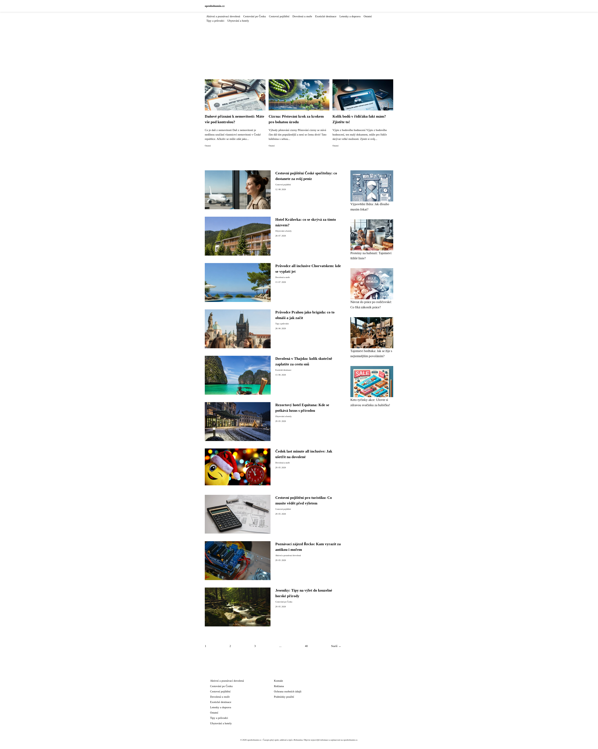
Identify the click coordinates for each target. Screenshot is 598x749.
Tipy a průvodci (215, 20)
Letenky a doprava (350, 16)
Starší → (336, 646)
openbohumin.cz (215, 5)
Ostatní (368, 16)
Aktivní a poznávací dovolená (223, 16)
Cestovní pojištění (279, 16)
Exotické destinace (325, 16)
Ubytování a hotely (238, 20)
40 (306, 646)
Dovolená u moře (302, 16)
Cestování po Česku (254, 16)
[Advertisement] (299, 46)
